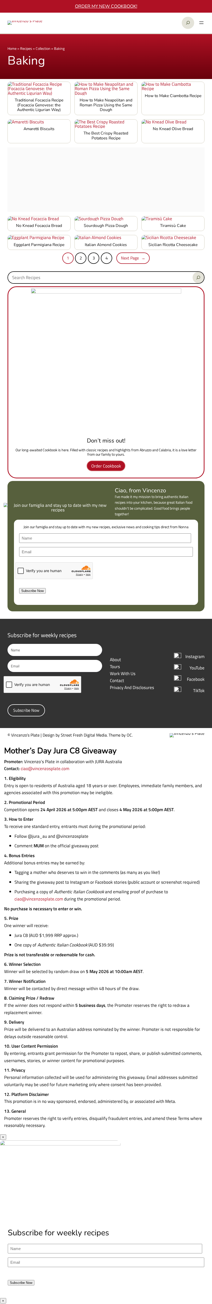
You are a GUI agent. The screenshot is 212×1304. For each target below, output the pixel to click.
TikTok (199, 690)
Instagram (195, 656)
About (115, 659)
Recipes (26, 48)
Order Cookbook (106, 465)
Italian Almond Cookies (106, 244)
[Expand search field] (188, 23)
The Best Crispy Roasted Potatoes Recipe (106, 135)
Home (12, 48)
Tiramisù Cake (173, 225)
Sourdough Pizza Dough (106, 225)
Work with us (122, 673)
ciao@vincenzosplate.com (45, 768)
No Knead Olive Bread (173, 129)
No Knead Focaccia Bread (39, 225)
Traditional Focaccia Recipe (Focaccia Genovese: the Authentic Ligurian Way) (39, 105)
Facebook (196, 679)
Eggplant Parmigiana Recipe (39, 244)
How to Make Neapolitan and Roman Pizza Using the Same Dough (106, 105)
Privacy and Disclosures (132, 687)
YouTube (197, 668)
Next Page (133, 258)
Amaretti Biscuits (39, 129)
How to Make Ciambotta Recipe (173, 95)
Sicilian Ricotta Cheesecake (173, 244)
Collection (43, 48)
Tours (115, 666)
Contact (117, 680)
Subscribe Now (32, 591)
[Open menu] (201, 23)
